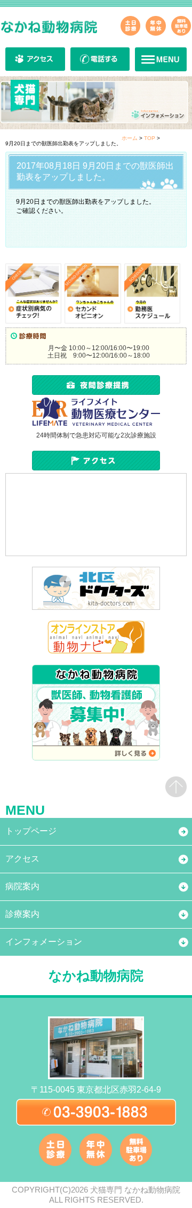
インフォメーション (43, 941)
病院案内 (22, 886)
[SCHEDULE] (152, 293)
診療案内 (22, 914)
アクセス (22, 858)
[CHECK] (33, 293)
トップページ (31, 830)
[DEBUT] (93, 293)
